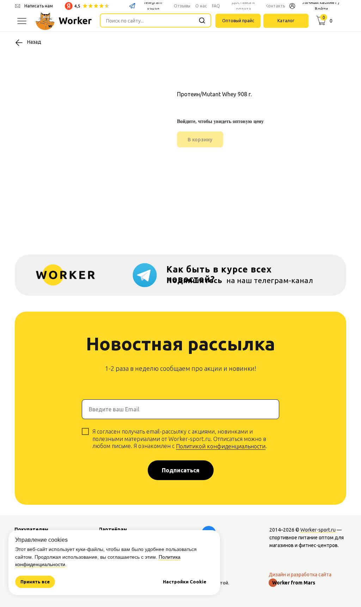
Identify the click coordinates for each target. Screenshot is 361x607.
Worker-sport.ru (318, 530)
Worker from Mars (293, 582)
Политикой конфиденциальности (220, 446)
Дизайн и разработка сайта (300, 574)
